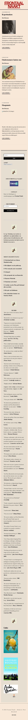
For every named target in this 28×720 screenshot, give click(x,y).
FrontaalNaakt (14, 5)
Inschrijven (10, 210)
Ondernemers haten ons (11, 59)
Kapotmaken (7, 14)
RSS (14, 697)
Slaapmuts (6, 105)
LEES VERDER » (6, 47)
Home (14, 715)
